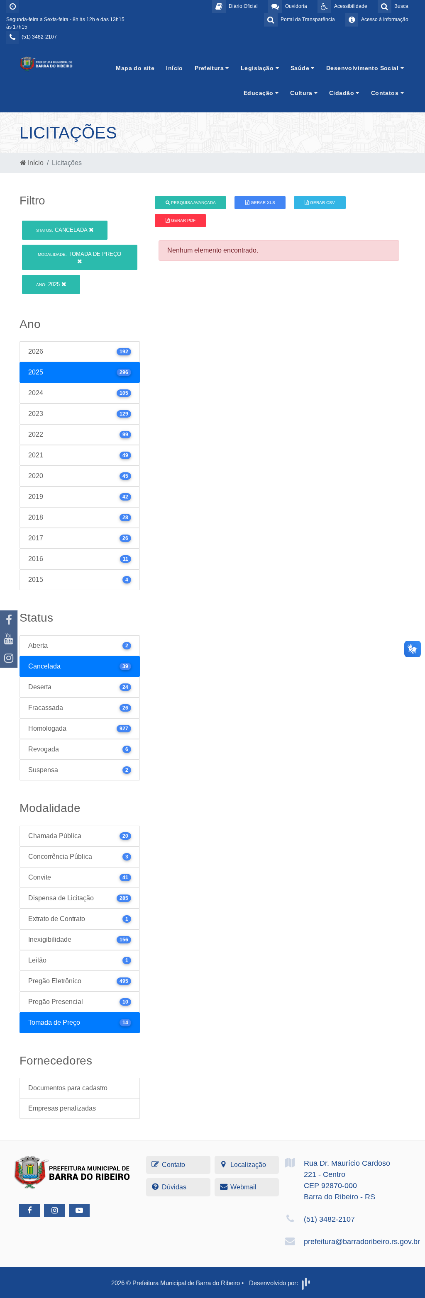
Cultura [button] (302, 93)
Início (174, 68)
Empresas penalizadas (62, 1108)
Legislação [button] (258, 68)
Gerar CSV (322, 202)
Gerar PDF (182, 220)
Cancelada (62, 230)
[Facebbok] (29, 1210)
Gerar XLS (262, 202)
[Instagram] (8, 658)
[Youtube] (8, 639)
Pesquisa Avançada (193, 202)
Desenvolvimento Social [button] (363, 68)
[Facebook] (8, 620)
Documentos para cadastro (67, 1087)
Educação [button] (259, 93)
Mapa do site (135, 68)
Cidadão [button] (342, 93)
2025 (48, 284)
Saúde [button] (301, 68)
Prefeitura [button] (210, 68)
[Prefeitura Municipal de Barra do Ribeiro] (46, 63)
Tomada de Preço (79, 254)
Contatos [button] (386, 93)
